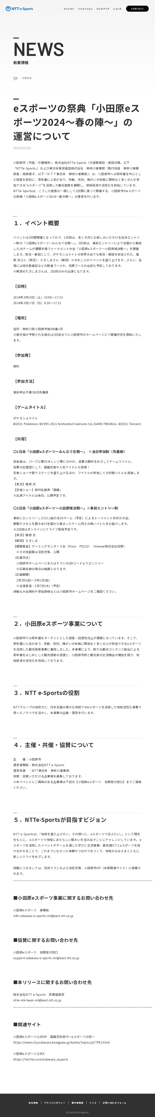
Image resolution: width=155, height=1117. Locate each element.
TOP (15, 77)
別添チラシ (52, 868)
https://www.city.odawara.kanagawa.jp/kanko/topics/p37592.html (61, 1042)
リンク (93, 1102)
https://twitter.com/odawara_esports (40, 1059)
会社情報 (33, 1102)
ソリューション (85, 8)
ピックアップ (103, 8)
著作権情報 (78, 1102)
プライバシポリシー (54, 1102)
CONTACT (137, 8)
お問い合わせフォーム (114, 1102)
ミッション (69, 8)
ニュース (117, 8)
